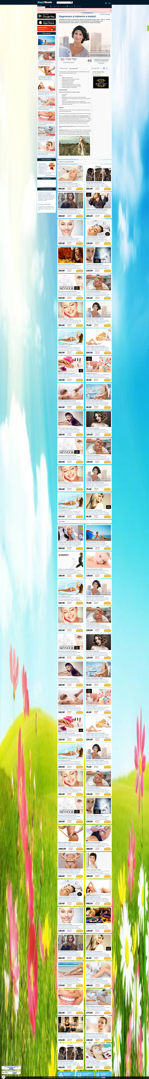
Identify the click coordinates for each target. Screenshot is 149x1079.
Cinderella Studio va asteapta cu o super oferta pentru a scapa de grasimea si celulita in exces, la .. (45, 78)
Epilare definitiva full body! (93, 897)
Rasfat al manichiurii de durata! (66, 373)
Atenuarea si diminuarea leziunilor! (67, 291)
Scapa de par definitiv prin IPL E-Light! (68, 979)
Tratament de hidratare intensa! (94, 264)
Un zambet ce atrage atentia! (65, 1006)
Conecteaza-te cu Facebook (106, 3)
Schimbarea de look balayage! (94, 182)
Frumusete (62, 6)
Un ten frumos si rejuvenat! (65, 182)
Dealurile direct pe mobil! (86, 1074)
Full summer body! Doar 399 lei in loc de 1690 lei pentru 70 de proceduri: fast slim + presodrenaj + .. (46, 48)
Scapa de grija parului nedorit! (94, 979)
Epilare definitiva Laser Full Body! (95, 1006)
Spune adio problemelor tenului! (66, 264)
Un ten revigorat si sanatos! (65, 318)
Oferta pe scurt (63, 68)
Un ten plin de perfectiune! (93, 291)
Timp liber (79, 6)
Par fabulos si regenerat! (92, 428)
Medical (71, 6)
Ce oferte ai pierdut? (104, 1074)
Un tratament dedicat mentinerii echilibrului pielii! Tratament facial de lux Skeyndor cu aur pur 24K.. (46, 63)
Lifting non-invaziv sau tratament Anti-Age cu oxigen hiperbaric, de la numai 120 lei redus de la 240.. (46, 153)
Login (109, 3)
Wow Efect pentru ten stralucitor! (95, 1033)
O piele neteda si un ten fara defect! (95, 346)
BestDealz (45, 2)
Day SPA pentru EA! (91, 924)
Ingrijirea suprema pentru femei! (94, 400)
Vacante (54, 6)
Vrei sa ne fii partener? (67, 1074)
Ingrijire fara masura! (91, 373)
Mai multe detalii (74, 68)
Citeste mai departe (49, 175)
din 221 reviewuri (97, 75)
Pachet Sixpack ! (62, 1033)
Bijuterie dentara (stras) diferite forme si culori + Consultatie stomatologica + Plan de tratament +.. (46, 123)
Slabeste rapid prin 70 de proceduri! (95, 541)
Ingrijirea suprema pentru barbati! (67, 400)
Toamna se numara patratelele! (66, 569)
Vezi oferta (79, 189)
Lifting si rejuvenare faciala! (93, 869)
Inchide (110, 10)
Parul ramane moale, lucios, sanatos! (68, 428)
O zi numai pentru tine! (64, 346)
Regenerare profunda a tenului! (94, 569)
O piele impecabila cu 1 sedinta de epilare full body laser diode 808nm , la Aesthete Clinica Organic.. (46, 108)
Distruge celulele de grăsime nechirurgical (69, 541)
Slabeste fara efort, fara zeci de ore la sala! (69, 869)
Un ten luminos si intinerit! (65, 236)
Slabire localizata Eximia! (64, 842)
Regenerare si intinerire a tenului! (77, 16)
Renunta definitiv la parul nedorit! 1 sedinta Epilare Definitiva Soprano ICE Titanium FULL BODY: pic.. (46, 93)
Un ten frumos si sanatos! (93, 1061)
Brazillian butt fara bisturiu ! (93, 842)
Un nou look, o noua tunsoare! (94, 510)
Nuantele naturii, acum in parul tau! (67, 209)
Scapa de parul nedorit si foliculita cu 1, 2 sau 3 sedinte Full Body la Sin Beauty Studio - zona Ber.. (46, 138)
